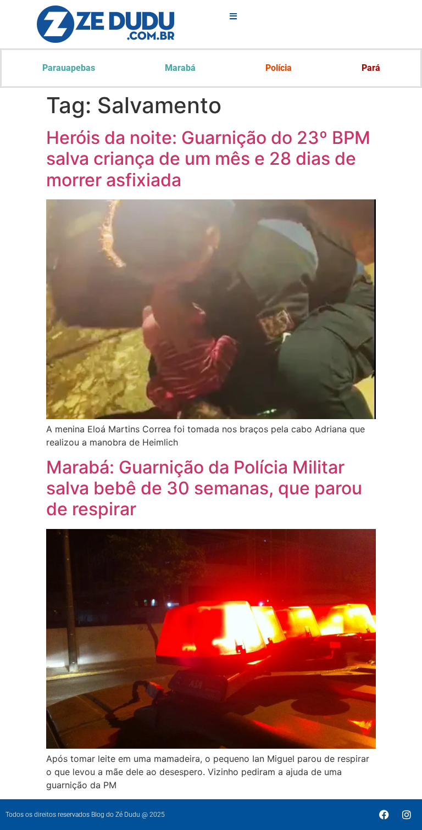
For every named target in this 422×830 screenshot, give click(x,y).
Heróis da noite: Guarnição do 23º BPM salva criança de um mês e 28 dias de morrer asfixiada (208, 159)
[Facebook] (384, 815)
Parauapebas (68, 68)
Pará (371, 68)
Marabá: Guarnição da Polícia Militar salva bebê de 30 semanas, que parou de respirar (204, 488)
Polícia (278, 68)
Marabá (180, 68)
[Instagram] (407, 815)
